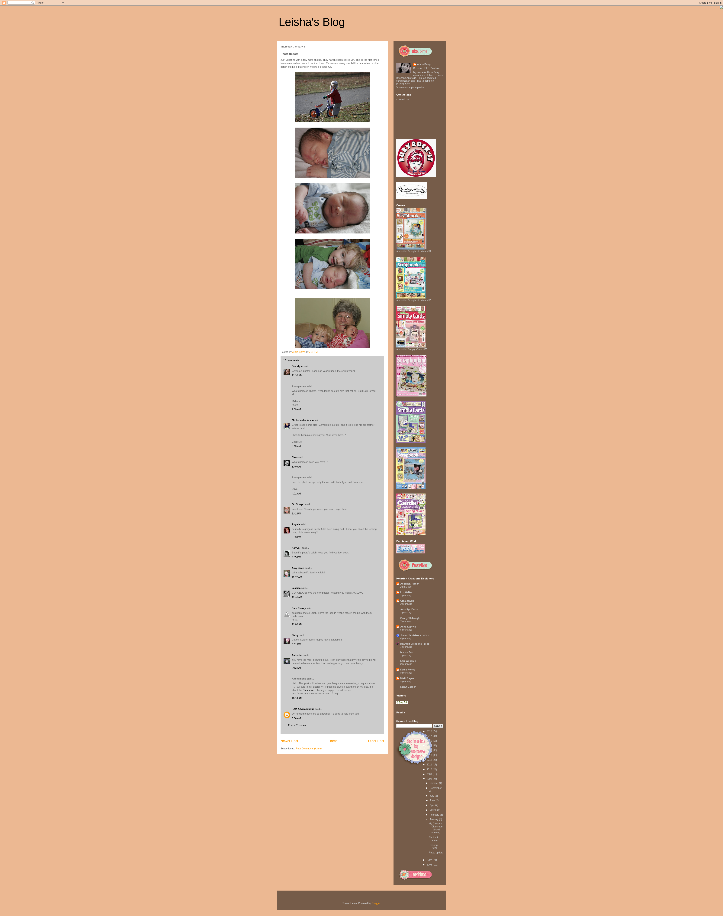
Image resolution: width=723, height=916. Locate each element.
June (433, 800)
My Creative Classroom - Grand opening (436, 828)
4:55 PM (296, 557)
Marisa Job (406, 652)
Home (333, 741)
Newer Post (289, 741)
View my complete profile (410, 87)
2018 (430, 731)
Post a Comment (297, 725)
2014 (430, 750)
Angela (296, 524)
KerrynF (296, 547)
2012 (430, 759)
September (436, 788)
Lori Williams (408, 661)
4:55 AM (296, 446)
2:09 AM (296, 409)
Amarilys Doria (409, 609)
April (432, 805)
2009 (430, 774)
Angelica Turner (409, 583)
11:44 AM (297, 597)
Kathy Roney (407, 669)
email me (404, 99)
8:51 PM (296, 644)
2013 (430, 755)
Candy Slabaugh (409, 618)
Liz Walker (406, 592)
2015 (430, 745)
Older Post (376, 741)
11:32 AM (297, 577)
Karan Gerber (408, 686)
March (433, 810)
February (435, 814)
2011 (430, 764)
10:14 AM (297, 698)
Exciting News (433, 846)
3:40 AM (296, 466)
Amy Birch (298, 568)
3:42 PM (296, 513)
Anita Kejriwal (408, 626)
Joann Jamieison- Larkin (414, 635)
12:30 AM (297, 375)
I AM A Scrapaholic (303, 709)
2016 (430, 740)
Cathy (295, 635)
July (432, 795)
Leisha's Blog (312, 22)
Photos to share (434, 839)
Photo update (436, 852)
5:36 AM (296, 718)
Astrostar (297, 655)
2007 (430, 860)
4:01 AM (296, 493)
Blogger (376, 903)
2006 (430, 864)
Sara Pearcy (299, 608)
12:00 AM (297, 624)
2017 (430, 736)
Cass (294, 457)
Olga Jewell (407, 600)
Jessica (296, 588)
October (434, 783)
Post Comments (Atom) (309, 748)
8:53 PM (296, 537)
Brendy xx (298, 366)
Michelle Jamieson (303, 420)
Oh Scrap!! (298, 504)
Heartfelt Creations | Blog (414, 643)
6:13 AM (296, 668)
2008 (430, 778)
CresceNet (308, 690)
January (434, 819)
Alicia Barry (424, 64)
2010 (430, 769)
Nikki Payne (407, 678)
